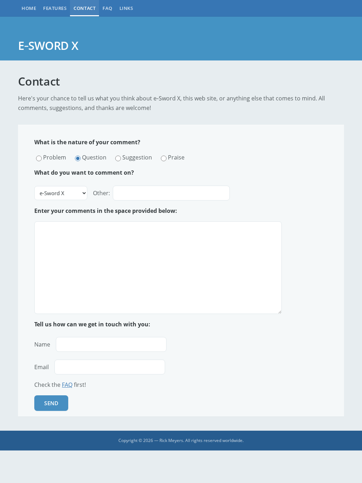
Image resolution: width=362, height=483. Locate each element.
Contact (84, 8)
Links (126, 8)
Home (29, 8)
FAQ (107, 8)
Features (54, 8)
